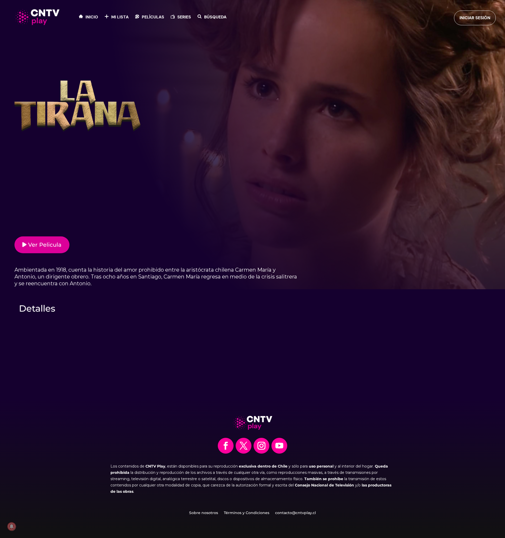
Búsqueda (215, 17)
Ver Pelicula (44, 244)
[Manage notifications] (11, 526)
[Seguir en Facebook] (226, 446)
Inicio (91, 17)
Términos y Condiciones (246, 513)
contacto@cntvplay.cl (295, 513)
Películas (153, 17)
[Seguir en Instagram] (261, 446)
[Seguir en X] (243, 446)
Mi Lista (120, 17)
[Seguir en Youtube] (279, 446)
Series (184, 17)
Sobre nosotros (203, 513)
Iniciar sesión (474, 18)
